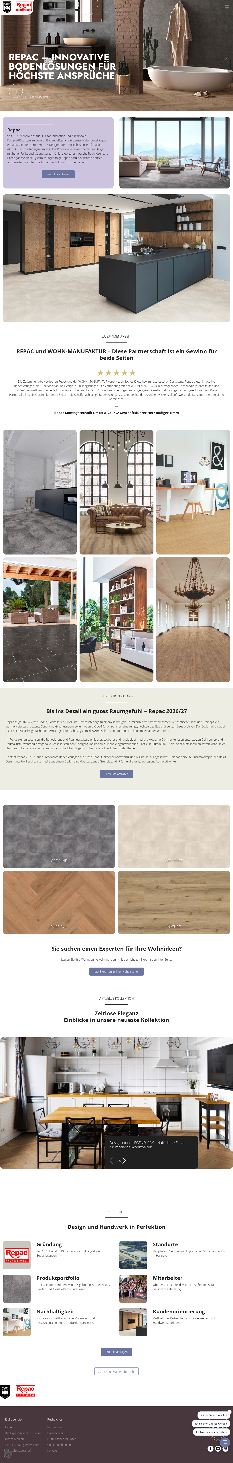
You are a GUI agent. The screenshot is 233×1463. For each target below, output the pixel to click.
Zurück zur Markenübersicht (116, 1372)
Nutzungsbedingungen (61, 1439)
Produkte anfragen (58, 174)
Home (8, 1427)
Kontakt (52, 1451)
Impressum (54, 1427)
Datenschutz (55, 1433)
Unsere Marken (14, 1439)
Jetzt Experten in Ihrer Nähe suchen (116, 972)
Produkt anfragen (116, 1352)
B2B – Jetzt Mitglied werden (22, 1445)
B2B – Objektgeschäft (17, 1451)
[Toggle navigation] (227, 7)
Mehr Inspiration (36, 97)
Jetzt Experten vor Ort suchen (23, 1433)
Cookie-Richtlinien (59, 1445)
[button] (111, 1160)
